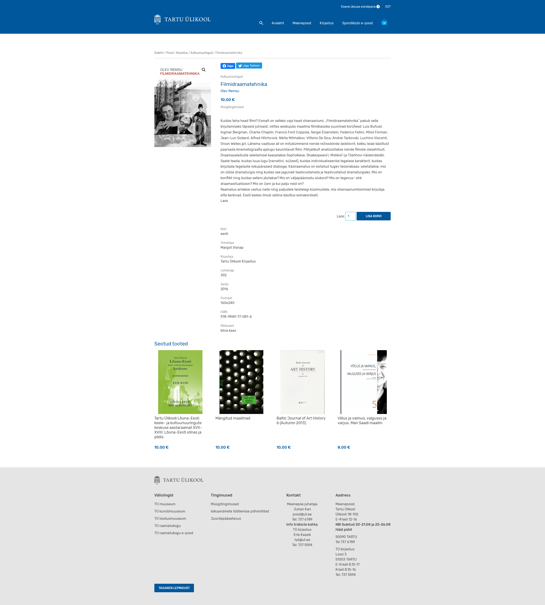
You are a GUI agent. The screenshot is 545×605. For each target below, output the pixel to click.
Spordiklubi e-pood (357, 23)
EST (388, 7)
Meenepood (302, 23)
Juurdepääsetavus (226, 519)
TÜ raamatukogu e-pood (173, 533)
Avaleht (278, 23)
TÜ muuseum (164, 504)
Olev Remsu (230, 91)
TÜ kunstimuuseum (169, 511)
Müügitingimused (232, 107)
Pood (169, 53)
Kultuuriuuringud (202, 53)
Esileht (159, 53)
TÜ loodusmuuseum (170, 519)
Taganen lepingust (174, 588)
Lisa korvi (374, 216)
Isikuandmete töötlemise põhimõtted (240, 511)
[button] (204, 70)
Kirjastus (327, 23)
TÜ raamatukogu (167, 526)
